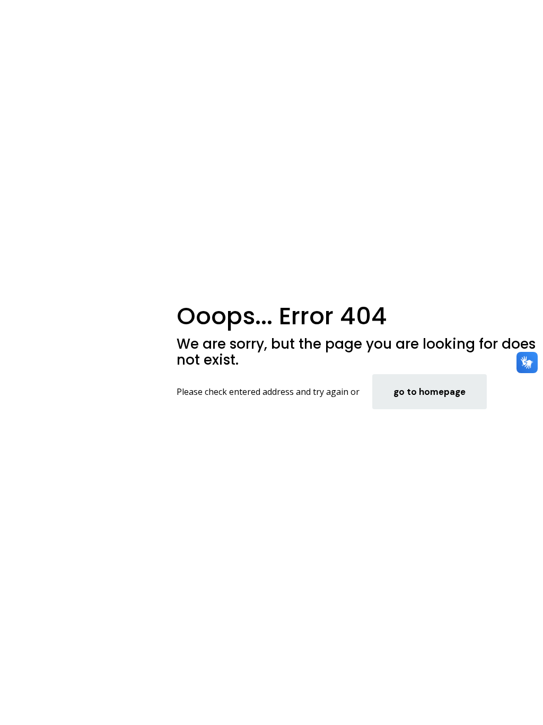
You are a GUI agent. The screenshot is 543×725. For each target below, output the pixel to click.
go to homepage (429, 392)
